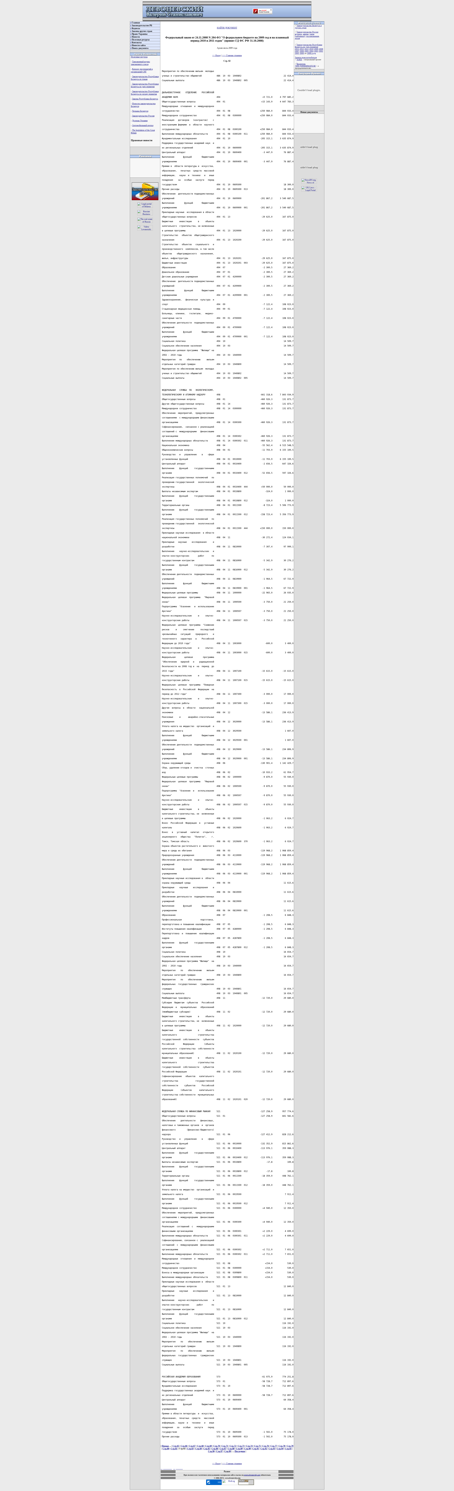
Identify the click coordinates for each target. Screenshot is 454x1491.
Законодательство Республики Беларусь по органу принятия (145, 92)
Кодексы (136, 28)
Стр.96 (211, 1451)
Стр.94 (280, 1448)
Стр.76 (265, 1446)
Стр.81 (174, 1448)
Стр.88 (231, 1448)
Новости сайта (139, 45)
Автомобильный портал (142, 125)
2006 (302, 51)
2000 (302, 53)
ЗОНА (299, 59)
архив (297, 38)
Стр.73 (241, 1446)
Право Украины (139, 34)
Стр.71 (225, 1446)
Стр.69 (208, 1446)
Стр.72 (233, 1446)
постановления (312, 36)
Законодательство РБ (142, 25)
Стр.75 (257, 1446)
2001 (297, 53)
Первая (165, 1446)
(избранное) (300, 36)
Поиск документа (140, 48)
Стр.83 (190, 1448)
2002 (321, 51)
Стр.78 (282, 1446)
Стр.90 (247, 1448)
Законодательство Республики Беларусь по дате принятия (145, 85)
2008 (321, 49)
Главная (136, 22)
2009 (316, 49)
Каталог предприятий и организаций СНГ (142, 70)
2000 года (311, 53)
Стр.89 (239, 1448)
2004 (311, 51)
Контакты (137, 42)
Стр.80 (166, 1448)
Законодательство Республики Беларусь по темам (145, 77)
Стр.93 (272, 1448)
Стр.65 (176, 1446)
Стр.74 (249, 1446)
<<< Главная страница (232, 55)
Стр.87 (223, 1448)
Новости (136, 37)
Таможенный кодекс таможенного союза (140, 63)
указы (311, 34)
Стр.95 (288, 1448)
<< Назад (216, 55)
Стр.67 (192, 1446)
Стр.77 (273, 1446)
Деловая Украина (140, 120)
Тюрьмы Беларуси (140, 111)
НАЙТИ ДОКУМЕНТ (227, 28)
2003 (316, 51)
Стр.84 (198, 1448)
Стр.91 (255, 1448)
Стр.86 (215, 1448)
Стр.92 (264, 1448)
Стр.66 (184, 1446)
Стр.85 (206, 1448)
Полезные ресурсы (141, 39)
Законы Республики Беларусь (145, 99)
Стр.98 (227, 1451)
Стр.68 (200, 1446)
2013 (297, 49)
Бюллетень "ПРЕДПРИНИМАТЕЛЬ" (305, 65)
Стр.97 (219, 1451)
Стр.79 (290, 1446)
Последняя (240, 1451)
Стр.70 (216, 1446)
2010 (311, 49)
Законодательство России (143, 116)
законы (305, 34)
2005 (306, 51)
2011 (306, 49)
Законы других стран (142, 31)
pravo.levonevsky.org (252, 1475)
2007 (297, 51)
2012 (302, 49)
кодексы (298, 34)
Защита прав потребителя (306, 57)
